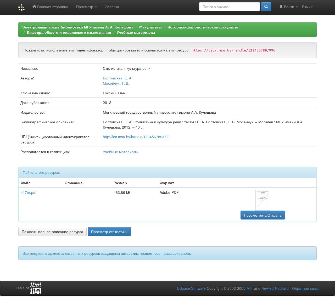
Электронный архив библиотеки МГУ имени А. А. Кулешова (77, 27)
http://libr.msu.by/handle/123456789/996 (136, 136)
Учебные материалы (136, 32)
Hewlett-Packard (275, 288)
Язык (306, 6)
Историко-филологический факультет (203, 27)
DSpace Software (191, 288)
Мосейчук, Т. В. (116, 83)
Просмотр (85, 6)
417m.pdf (28, 192)
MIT (250, 288)
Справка (112, 6)
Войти (289, 6)
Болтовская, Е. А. (117, 77)
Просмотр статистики (109, 231)
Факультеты (150, 27)
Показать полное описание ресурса (52, 231)
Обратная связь (305, 288)
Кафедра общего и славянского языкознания (69, 32)
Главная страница (52, 6)
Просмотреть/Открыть (263, 215)
